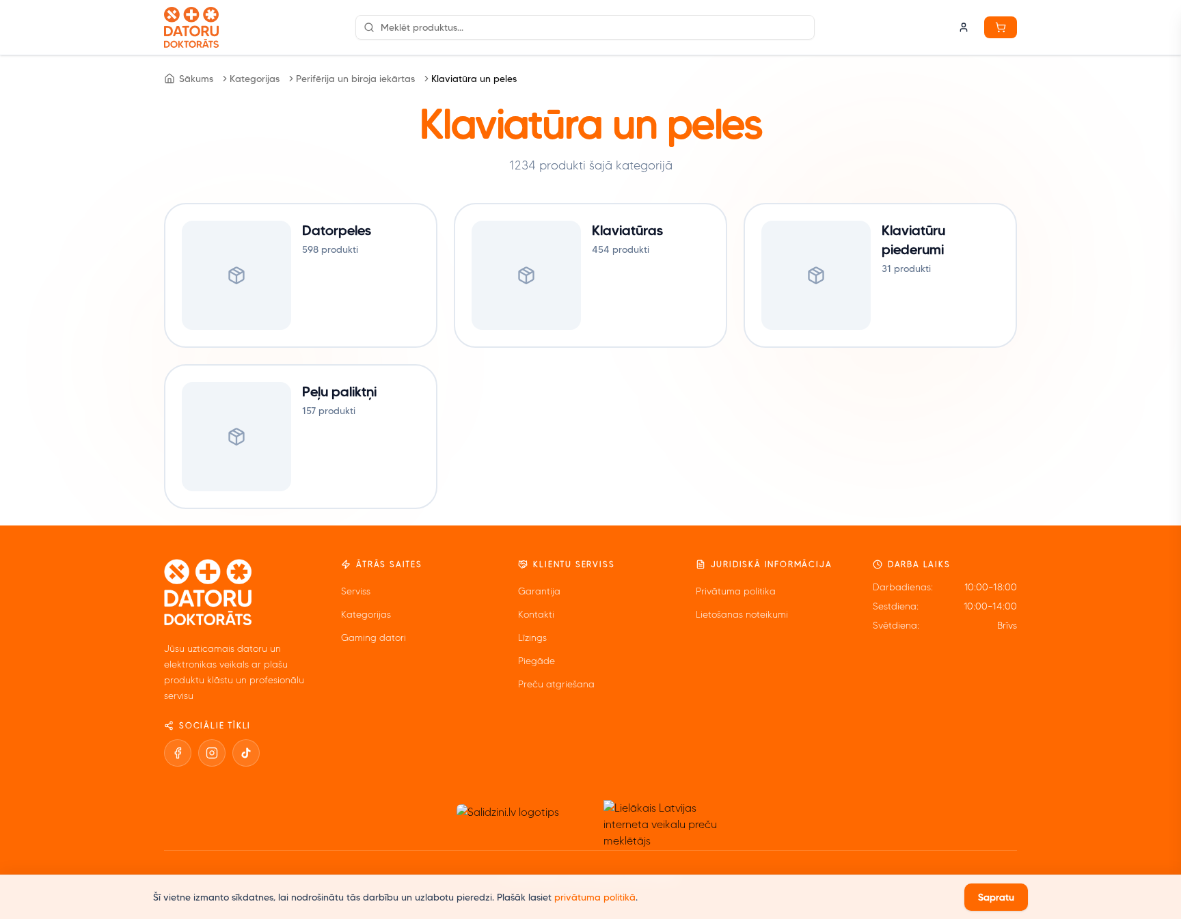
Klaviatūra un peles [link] (474, 78)
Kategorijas (255, 78)
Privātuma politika (736, 591)
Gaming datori (373, 638)
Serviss (355, 591)
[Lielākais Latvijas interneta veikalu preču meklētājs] (666, 824)
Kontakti (536, 614)
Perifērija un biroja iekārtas (355, 78)
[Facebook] (177, 753)
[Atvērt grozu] (1000, 27)
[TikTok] (246, 753)
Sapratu (996, 897)
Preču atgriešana (556, 684)
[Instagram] (212, 753)
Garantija (539, 591)
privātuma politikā (595, 897)
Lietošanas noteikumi (742, 614)
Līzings (532, 638)
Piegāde (536, 661)
